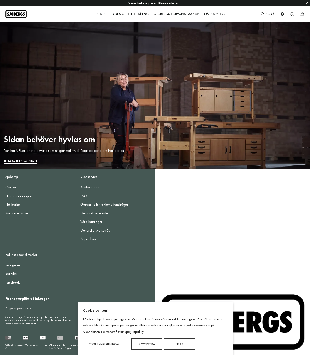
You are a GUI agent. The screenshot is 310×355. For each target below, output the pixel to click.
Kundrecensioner (17, 213)
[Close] (306, 3)
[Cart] (302, 14)
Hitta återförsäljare (19, 195)
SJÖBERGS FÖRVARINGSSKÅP (176, 14)
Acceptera (147, 344)
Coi (46, 344)
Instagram (12, 265)
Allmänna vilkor (57, 344)
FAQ (83, 195)
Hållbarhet (13, 204)
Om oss (11, 187)
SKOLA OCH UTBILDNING (130, 14)
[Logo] (16, 14)
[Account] (292, 14)
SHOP (101, 14)
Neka (179, 344)
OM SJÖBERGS (215, 14)
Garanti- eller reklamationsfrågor (104, 204)
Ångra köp (88, 239)
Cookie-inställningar (60, 348)
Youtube (11, 273)
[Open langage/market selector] (282, 14)
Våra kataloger (91, 221)
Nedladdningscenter (94, 213)
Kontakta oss (89, 187)
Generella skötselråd (95, 230)
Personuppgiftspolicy (130, 331)
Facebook (12, 282)
